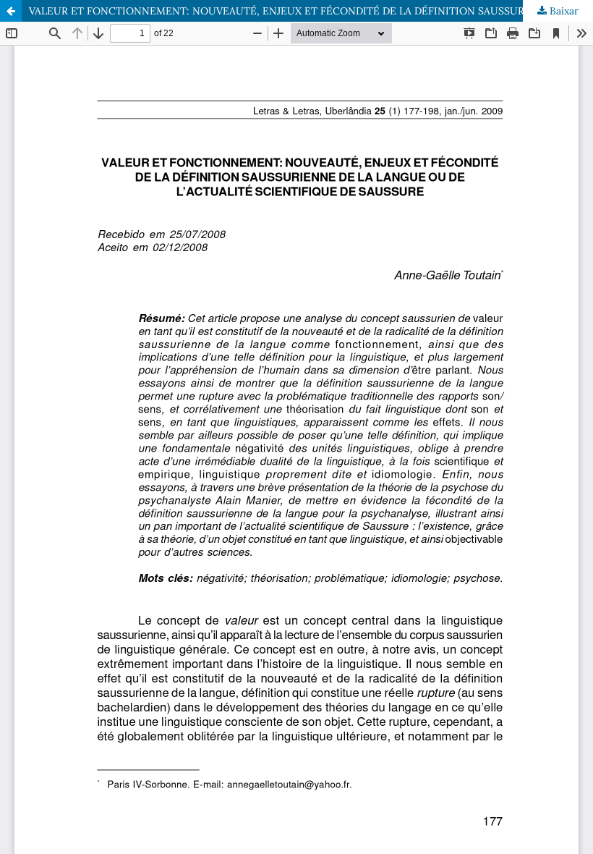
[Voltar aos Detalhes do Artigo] (11, 11)
